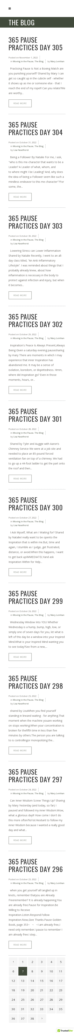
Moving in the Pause (23, 61)
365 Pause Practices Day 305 (36, 43)
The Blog (39, 61)
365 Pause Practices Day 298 (36, 682)
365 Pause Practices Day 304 (36, 128)
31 (22, 1009)
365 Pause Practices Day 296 (36, 865)
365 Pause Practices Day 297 (35, 775)
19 (22, 990)
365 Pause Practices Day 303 (35, 222)
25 (22, 999)
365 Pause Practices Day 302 (36, 320)
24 (13, 999)
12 (13, 981)
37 (22, 1018)
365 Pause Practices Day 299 (36, 597)
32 (32, 1009)
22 (51, 990)
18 (13, 990)
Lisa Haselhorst (21, 150)
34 (51, 1009)
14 (32, 981)
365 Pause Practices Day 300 (36, 503)
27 (41, 999)
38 (32, 1018)
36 (13, 1018)
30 (13, 1009)
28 (51, 999)
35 (60, 1009)
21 (41, 990)
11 (60, 971)
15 (41, 981)
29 (60, 999)
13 (22, 981)
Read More (20, 103)
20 (32, 990)
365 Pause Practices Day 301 (35, 415)
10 (51, 971)
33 (41, 1009)
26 (32, 999)
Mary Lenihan (57, 61)
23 (60, 990)
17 (60, 981)
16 (51, 981)
